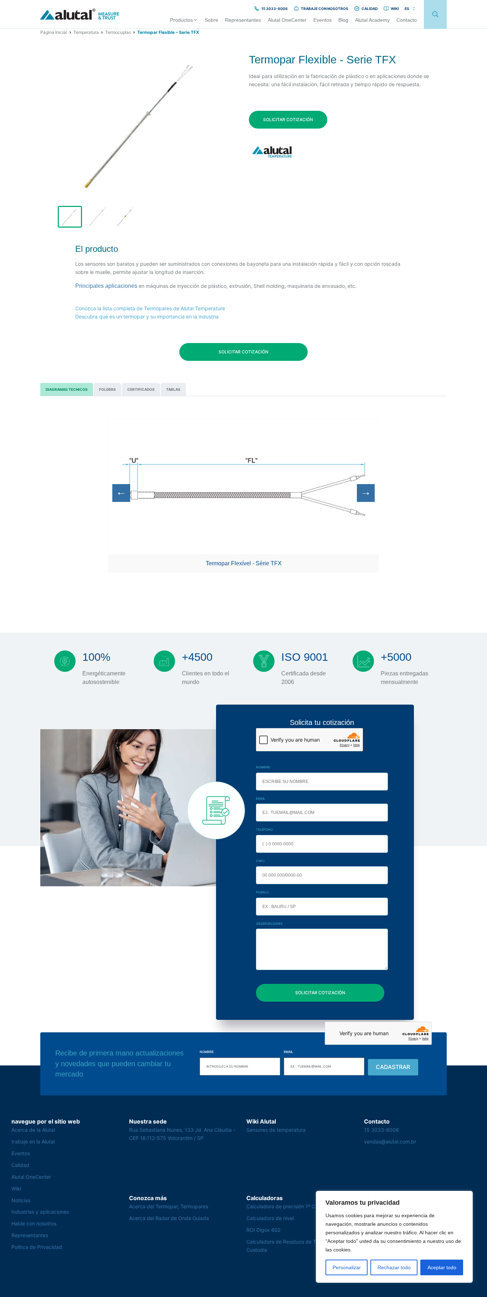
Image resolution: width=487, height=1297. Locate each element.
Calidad (20, 1165)
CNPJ (260, 861)
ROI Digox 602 (263, 1230)
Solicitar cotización (288, 119)
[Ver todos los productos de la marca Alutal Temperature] (273, 152)
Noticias (20, 1200)
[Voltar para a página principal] (79, 14)
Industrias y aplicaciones (40, 1212)
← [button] (121, 492)
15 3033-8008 (381, 1130)
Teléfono (264, 829)
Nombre (263, 767)
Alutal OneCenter (31, 1177)
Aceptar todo (441, 1267)
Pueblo (262, 892)
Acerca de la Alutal (33, 1130)
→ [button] (365, 492)
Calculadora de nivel (270, 1218)
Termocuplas (118, 32)
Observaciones (269, 923)
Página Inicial (53, 32)
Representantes (29, 1235)
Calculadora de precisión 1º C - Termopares (297, 1206)
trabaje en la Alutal (33, 1141)
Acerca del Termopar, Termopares (168, 1206)
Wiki (16, 1189)
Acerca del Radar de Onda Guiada (169, 1218)
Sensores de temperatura (276, 1130)
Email (260, 798)
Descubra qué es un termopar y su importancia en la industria (147, 316)
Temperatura (86, 32)
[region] (394, 1237)
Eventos (20, 1153)
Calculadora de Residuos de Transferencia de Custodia (299, 1246)
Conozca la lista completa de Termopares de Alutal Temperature (150, 308)
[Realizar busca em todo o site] (435, 14)
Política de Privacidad (36, 1247)
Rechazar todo (394, 1267)
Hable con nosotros (33, 1223)
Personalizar (347, 1267)
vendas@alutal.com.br (390, 1141)
